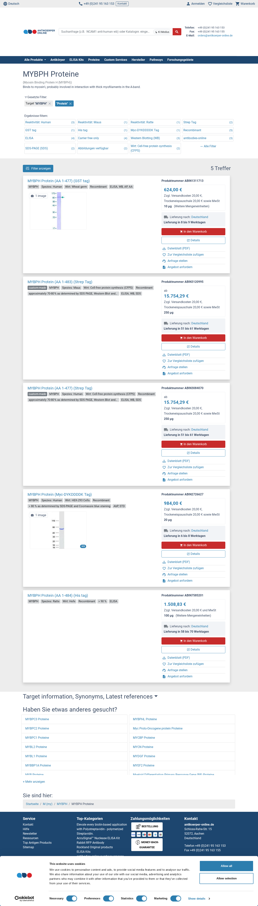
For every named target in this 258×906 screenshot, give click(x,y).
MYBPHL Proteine (145, 719)
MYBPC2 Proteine (37, 728)
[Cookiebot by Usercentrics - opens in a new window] (24, 898)
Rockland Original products (95, 847)
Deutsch (13, 3)
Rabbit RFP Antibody (90, 842)
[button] (34, 781)
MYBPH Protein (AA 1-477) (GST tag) (59, 181)
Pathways (156, 60)
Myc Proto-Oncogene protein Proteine (157, 728)
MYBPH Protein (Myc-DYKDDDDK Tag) (60, 494)
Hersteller (138, 60)
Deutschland (199, 217)
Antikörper (57, 60)
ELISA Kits (77, 60)
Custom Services (115, 60)
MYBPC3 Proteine (37, 719)
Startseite (32, 804)
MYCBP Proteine (144, 737)
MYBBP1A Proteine (38, 765)
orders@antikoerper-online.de (215, 35)
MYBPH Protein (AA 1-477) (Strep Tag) (60, 388)
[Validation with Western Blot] (58, 530)
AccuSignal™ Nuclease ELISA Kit (98, 838)
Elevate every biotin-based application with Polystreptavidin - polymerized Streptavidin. (102, 829)
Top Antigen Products (37, 842)
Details (195, 240)
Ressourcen (30, 838)
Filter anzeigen (41, 168)
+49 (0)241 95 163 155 (205, 850)
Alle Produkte (34, 60)
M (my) (48, 804)
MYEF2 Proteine (143, 765)
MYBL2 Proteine (36, 747)
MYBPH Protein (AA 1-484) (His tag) (58, 595)
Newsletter (30, 833)
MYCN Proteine (143, 747)
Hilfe (26, 829)
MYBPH (62, 804)
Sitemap (28, 847)
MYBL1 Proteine (36, 756)
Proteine (94, 60)
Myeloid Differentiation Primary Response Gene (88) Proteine (173, 774)
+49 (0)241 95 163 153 (99, 3)
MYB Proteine (34, 774)
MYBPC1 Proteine (37, 737)
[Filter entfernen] (50, 103)
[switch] (108, 898)
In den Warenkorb (195, 231)
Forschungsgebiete (180, 60)
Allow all (226, 865)
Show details (196, 898)
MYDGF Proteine (144, 756)
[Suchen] (177, 31)
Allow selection (226, 878)
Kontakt (122, 3)
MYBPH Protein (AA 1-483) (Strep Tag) (60, 282)
